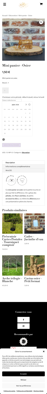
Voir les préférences (23, 386)
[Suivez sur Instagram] (23, 326)
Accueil (4, 15)
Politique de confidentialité (24, 391)
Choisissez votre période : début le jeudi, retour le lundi (23, 97)
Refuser (23, 380)
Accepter (23, 374)
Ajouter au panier (11, 145)
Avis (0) (9, 170)
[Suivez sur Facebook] (23, 320)
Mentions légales (38, 391)
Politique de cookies (9, 391)
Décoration (13, 15)
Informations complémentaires (18, 166)
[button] (44, 351)
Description (10, 162)
